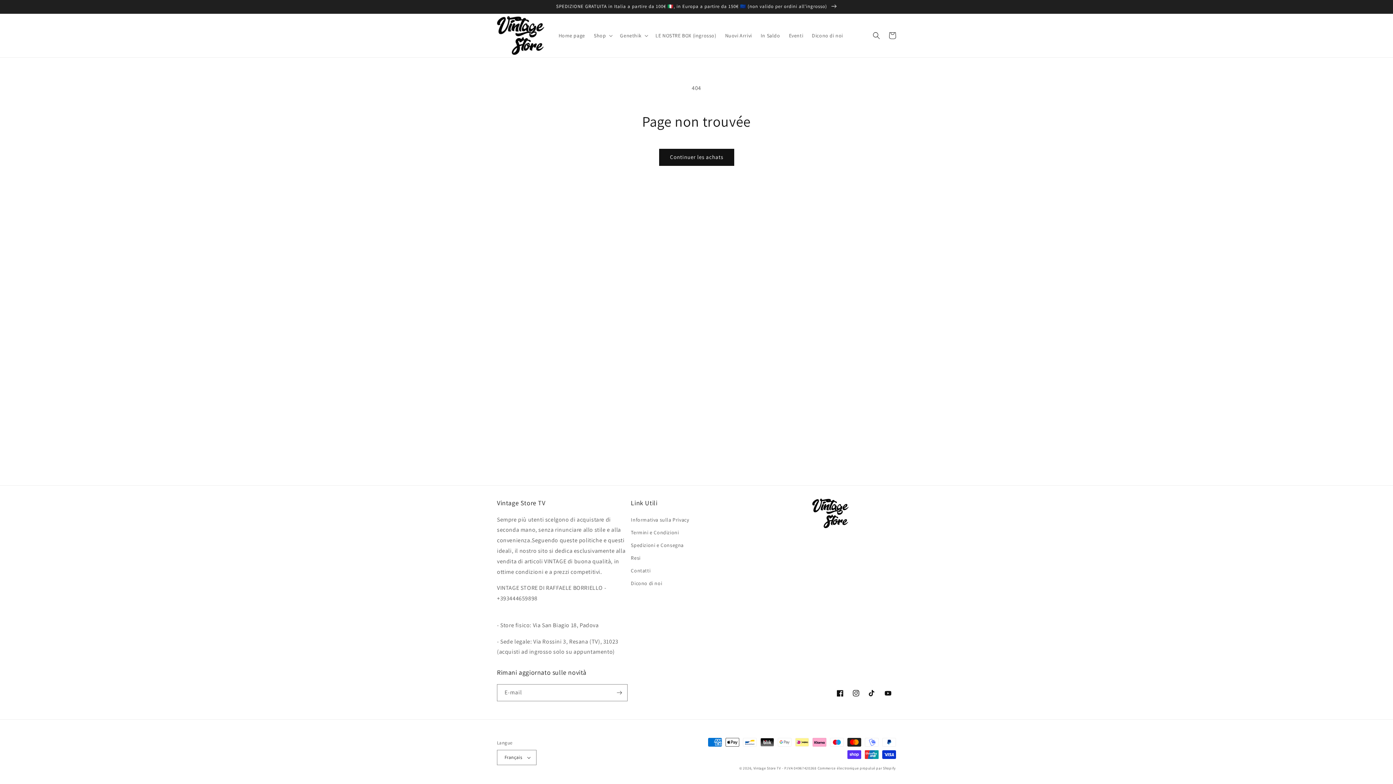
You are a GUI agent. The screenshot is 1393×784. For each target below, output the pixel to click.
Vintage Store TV (767, 768)
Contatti (640, 570)
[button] (602, 35)
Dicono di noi (646, 583)
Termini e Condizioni (655, 532)
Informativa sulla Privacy (660, 519)
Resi (635, 558)
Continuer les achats (696, 157)
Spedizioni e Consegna (657, 545)
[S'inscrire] (619, 692)
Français (513, 757)
